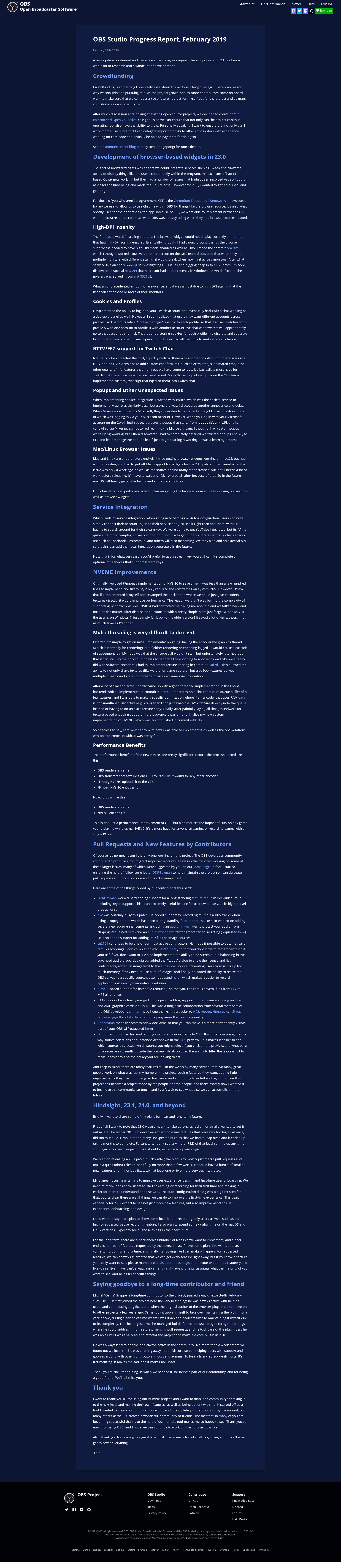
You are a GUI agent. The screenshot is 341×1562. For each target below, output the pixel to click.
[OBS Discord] (293, 11)
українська (249, 1549)
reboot (206, 1011)
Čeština (76, 1549)
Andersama (106, 1023)
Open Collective (124, 120)
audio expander (160, 932)
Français (142, 1549)
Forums (237, 1513)
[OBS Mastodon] (305, 11)
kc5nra (235, 1011)
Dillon (102, 1034)
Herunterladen (273, 4)
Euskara (120, 1549)
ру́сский (211, 1549)
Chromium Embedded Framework (199, 200)
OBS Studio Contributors (222, 1534)
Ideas (151, 1507)
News (296, 4)
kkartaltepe (137, 1017)
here (131, 932)
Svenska (224, 1549)
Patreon (99, 120)
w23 (196, 1011)
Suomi (131, 1549)
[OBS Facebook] (74, 1509)
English (97, 1549)
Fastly (221, 1537)
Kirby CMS (185, 1537)
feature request (203, 898)
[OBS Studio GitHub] (311, 11)
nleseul (103, 989)
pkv (100, 915)
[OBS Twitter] (299, 11)
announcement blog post (124, 147)
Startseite (247, 4)
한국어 (176, 1549)
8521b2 (145, 276)
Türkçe (236, 1549)
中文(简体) (264, 1549)
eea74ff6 (232, 248)
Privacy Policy (156, 1513)
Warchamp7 (158, 1537)
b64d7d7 (213, 665)
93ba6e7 (163, 692)
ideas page (201, 867)
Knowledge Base (243, 1500)
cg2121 (103, 943)
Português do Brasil (193, 1549)
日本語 (165, 1549)
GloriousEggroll (109, 1017)
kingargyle (220, 1011)
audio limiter (180, 926)
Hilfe (311, 4)
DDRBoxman (162, 872)
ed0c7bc (196, 720)
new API (131, 271)
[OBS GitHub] (89, 1509)
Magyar (155, 1549)
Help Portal (240, 1519)
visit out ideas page (174, 1262)
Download (154, 1500)
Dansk (86, 1549)
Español (108, 1549)
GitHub (193, 1500)
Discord (237, 1507)
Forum (326, 4)
